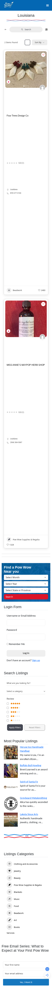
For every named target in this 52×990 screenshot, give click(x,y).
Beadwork (17, 290)
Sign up (36, 660)
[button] (9, 69)
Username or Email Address (21, 616)
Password (12, 630)
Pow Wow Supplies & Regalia (26, 539)
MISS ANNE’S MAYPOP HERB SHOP (26, 365)
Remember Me (16, 644)
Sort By (38, 42)
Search (28, 29)
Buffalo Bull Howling (30, 765)
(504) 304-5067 (16, 442)
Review (10, 698)
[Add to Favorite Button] (43, 55)
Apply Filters (15, 727)
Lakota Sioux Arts (29, 814)
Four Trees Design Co (17, 115)
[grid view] (27, 42)
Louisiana (13, 189)
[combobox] (26, 691)
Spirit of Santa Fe (29, 782)
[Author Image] (42, 88)
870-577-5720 (15, 193)
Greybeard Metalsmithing (33, 798)
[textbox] (14, 691)
